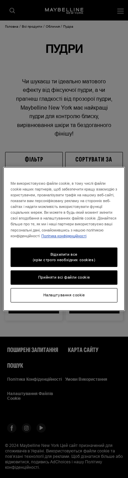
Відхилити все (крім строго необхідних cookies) (64, 257)
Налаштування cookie (64, 295)
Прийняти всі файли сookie (64, 277)
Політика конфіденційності (63, 236)
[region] (64, 239)
